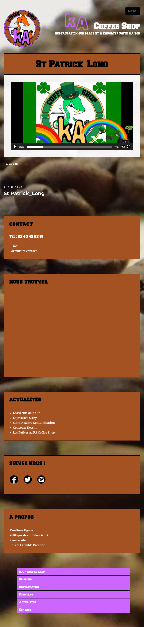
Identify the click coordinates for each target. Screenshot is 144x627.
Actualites (27, 602)
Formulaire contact (23, 251)
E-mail (14, 246)
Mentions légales (21, 530)
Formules (26, 594)
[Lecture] (15, 146)
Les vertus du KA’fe (26, 413)
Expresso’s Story (25, 418)
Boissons (25, 579)
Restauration (29, 587)
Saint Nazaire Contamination (34, 422)
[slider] (69, 147)
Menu (133, 11)
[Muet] (123, 146)
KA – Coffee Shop (32, 572)
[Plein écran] (128, 146)
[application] (72, 116)
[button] (72, 116)
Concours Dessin (25, 427)
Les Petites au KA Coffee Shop (34, 432)
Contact (25, 609)
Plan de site (17, 540)
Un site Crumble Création (27, 545)
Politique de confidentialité (28, 535)
